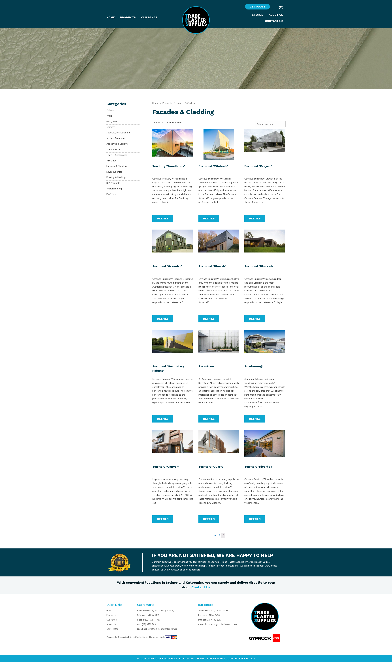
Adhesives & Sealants (117, 144)
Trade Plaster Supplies (178, 658)
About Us (276, 14)
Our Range (149, 17)
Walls (109, 116)
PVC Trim (111, 194)
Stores (257, 14)
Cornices (110, 127)
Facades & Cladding (116, 166)
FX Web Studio (223, 658)
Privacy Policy (245, 658)
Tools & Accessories (116, 155)
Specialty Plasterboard (118, 133)
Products (128, 17)
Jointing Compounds (116, 138)
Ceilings (110, 110)
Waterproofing (114, 189)
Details (163, 218)
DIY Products (113, 183)
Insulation (111, 161)
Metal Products (114, 150)
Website (203, 658)
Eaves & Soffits (114, 172)
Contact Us (274, 21)
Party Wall (111, 122)
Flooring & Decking (116, 178)
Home (110, 17)
